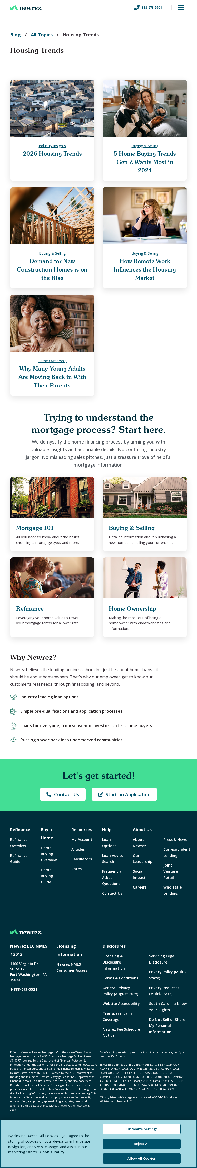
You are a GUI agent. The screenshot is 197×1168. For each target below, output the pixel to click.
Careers (139, 887)
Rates (76, 868)
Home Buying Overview (49, 853)
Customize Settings (141, 1129)
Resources (81, 829)
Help (107, 829)
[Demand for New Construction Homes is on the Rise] (52, 215)
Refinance (20, 829)
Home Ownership (52, 360)
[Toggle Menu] (181, 8)
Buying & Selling (145, 145)
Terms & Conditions (120, 978)
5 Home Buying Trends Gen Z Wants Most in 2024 (145, 162)
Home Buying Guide (47, 875)
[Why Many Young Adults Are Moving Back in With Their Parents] (52, 323)
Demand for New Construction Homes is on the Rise (52, 269)
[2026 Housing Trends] (52, 108)
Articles (78, 849)
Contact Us (66, 794)
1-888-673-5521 (23, 989)
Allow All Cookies (141, 1158)
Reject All (142, 1143)
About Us (142, 829)
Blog (15, 34)
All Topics (42, 34)
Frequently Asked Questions (111, 877)
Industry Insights (52, 145)
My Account (81, 839)
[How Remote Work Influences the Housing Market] (145, 215)
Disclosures (114, 946)
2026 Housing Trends (52, 153)
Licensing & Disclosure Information (114, 962)
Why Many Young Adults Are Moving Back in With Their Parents (52, 377)
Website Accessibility (121, 1003)
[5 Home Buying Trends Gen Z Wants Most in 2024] (145, 108)
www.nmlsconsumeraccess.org (72, 1093)
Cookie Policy (52, 1152)
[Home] (26, 8)
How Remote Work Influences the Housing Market (145, 269)
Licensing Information (69, 950)
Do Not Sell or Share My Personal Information (167, 1025)
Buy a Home (47, 834)
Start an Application (128, 794)
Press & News (175, 839)
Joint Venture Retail (170, 871)
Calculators (81, 859)
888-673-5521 (152, 7)
